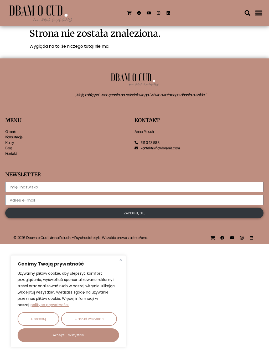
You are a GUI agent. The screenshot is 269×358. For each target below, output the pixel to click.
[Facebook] (139, 13)
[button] (247, 13)
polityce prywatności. (49, 304)
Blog (8, 148)
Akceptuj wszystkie (68, 335)
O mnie (10, 131)
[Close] (120, 260)
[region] (68, 301)
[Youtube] (149, 13)
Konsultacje (13, 137)
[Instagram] (159, 13)
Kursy (9, 142)
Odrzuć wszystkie (89, 318)
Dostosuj (38, 318)
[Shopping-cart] (129, 13)
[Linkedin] (168, 13)
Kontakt (11, 153)
